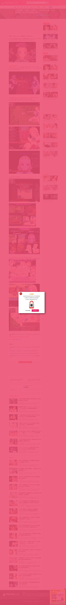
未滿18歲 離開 (27, 310)
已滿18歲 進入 (35, 310)
